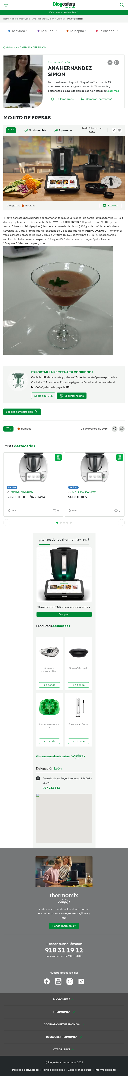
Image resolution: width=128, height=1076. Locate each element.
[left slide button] (6, 522)
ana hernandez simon (43, 19)
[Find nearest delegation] (6, 5)
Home (6, 19)
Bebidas (12, 487)
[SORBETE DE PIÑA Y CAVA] (33, 470)
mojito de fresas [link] (75, 19)
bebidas (61, 19)
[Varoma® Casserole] (78, 651)
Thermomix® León (21, 19)
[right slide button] (121, 522)
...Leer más (112, 90)
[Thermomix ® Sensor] (78, 707)
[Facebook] (46, 981)
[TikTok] (81, 981)
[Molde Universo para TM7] (49, 707)
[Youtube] (58, 981)
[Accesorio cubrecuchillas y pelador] (49, 651)
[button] (122, 5)
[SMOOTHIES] (94, 470)
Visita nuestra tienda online (62, 12)
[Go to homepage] (64, 5)
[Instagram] (70, 981)
